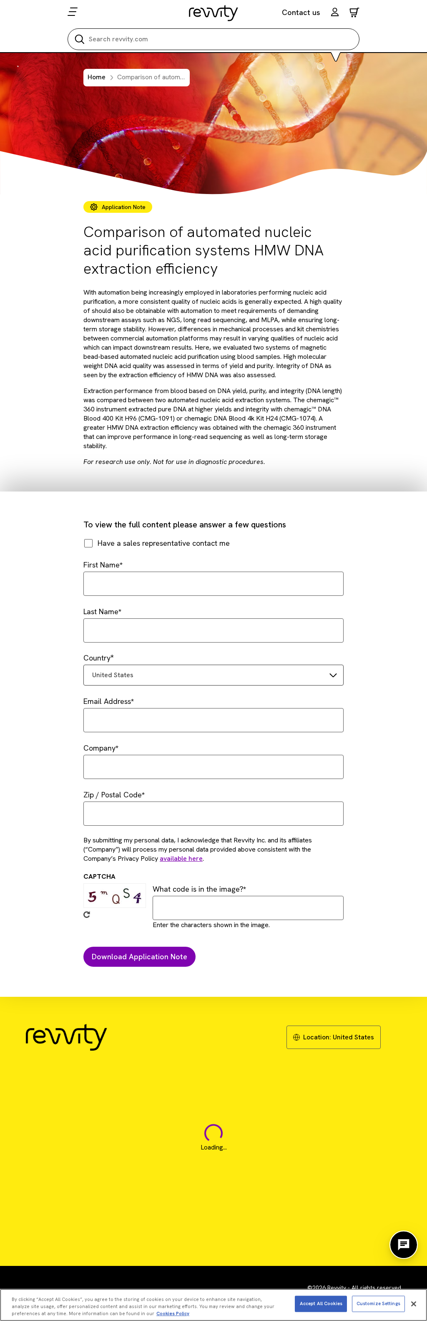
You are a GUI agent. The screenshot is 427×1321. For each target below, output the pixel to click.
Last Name (100, 611)
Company (99, 748)
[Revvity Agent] (403, 1244)
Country (97, 658)
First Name (101, 565)
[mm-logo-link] (213, 13)
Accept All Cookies (321, 1303)
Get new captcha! (86, 914)
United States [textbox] (112, 675)
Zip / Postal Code (112, 794)
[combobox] (213, 675)
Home (96, 77)
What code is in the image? (198, 889)
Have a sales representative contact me (164, 543)
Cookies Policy (172, 1313)
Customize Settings (378, 1303)
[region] (213, 1305)
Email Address (107, 701)
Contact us (301, 12)
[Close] (413, 1304)
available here (181, 858)
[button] (334, 13)
